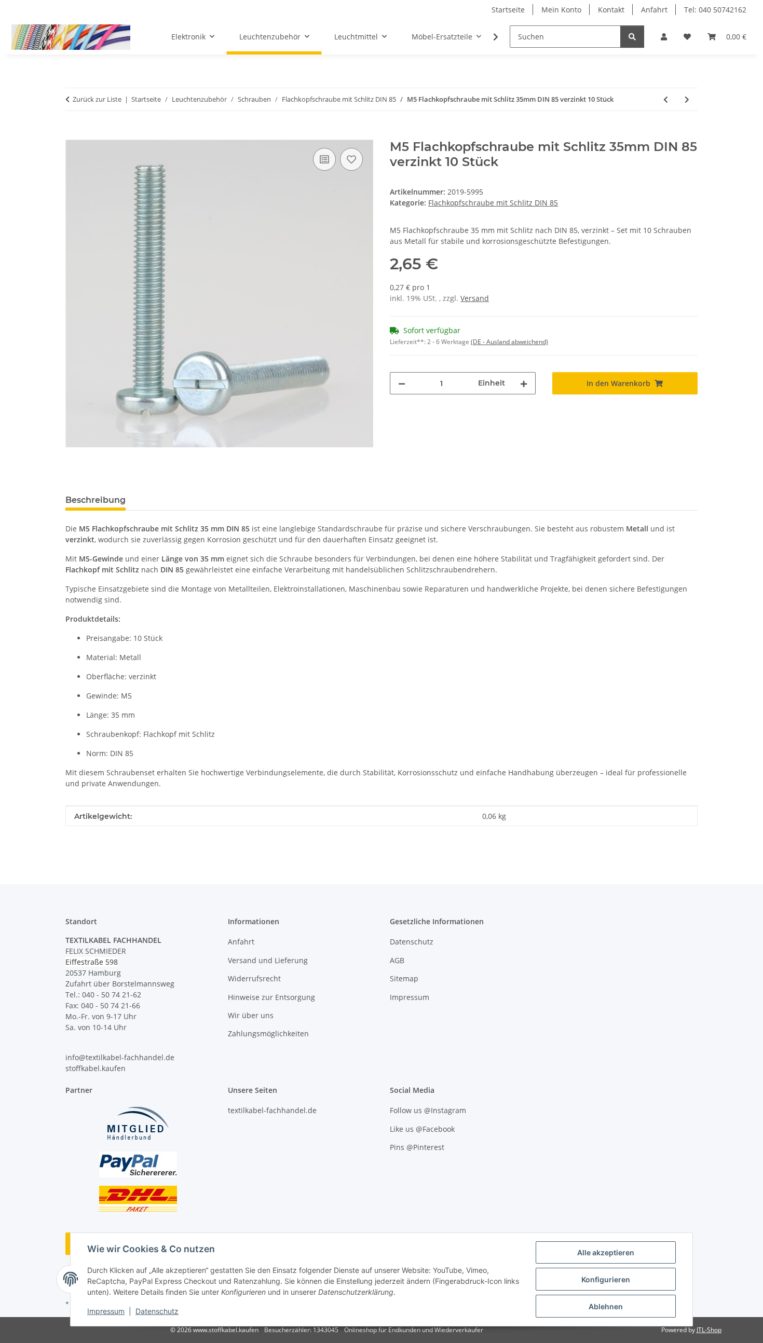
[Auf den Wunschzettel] (351, 159)
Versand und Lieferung (268, 960)
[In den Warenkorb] (73, 134)
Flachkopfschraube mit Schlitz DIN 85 (493, 203)
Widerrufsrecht (254, 978)
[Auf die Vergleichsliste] (324, 159)
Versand (474, 298)
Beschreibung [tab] (95, 500)
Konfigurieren (605, 1279)
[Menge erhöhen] (523, 383)
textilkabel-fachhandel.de (272, 1110)
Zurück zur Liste (97, 99)
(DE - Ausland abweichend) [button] (509, 341)
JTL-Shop (709, 1329)
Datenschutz (157, 1311)
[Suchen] (632, 36)
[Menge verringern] (401, 383)
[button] (663, 36)
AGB (397, 960)
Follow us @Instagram (428, 1110)
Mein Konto (561, 10)
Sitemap (404, 978)
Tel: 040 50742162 (715, 10)
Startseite (508, 10)
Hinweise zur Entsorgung (271, 997)
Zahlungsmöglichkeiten (268, 1033)
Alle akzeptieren (605, 1252)
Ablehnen (606, 1306)
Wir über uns (251, 1015)
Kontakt (611, 10)
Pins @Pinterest (417, 1147)
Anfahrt (654, 10)
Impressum (106, 1311)
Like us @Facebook (422, 1129)
